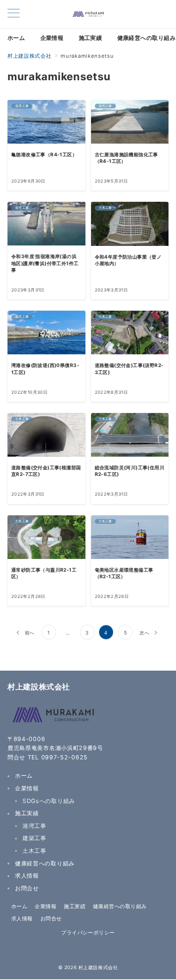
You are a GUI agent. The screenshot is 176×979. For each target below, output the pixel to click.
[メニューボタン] (14, 14)
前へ (30, 632)
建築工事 (34, 837)
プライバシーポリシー (88, 932)
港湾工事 (34, 825)
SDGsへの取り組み (49, 800)
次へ (144, 632)
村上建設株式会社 (98, 967)
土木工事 (34, 850)
